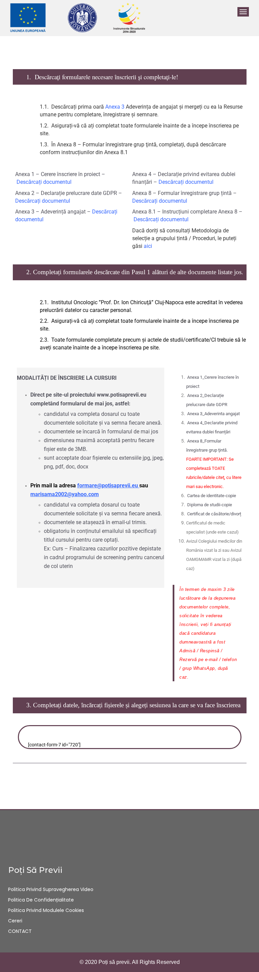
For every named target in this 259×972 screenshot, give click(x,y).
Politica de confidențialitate (41, 899)
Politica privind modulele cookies (46, 910)
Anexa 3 (114, 107)
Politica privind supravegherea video (50, 889)
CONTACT (20, 931)
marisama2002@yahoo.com (64, 494)
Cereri (15, 920)
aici (148, 246)
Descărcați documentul (44, 182)
